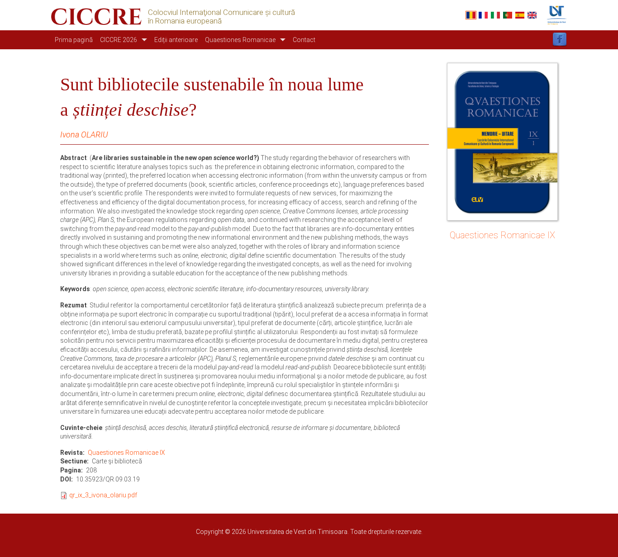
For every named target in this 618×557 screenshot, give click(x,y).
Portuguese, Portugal (508, 15)
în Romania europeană (185, 21)
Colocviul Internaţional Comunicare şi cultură (221, 12)
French (483, 15)
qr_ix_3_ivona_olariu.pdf (103, 495)
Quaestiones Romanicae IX (126, 452)
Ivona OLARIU (84, 134)
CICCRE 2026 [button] (118, 39)
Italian (495, 15)
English (532, 15)
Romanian (471, 15)
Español (520, 15)
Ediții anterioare (176, 39)
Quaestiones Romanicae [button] (240, 39)
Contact (304, 39)
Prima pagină (74, 39)
